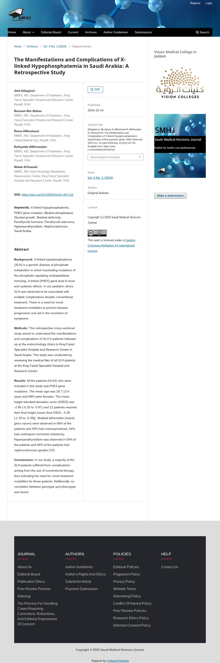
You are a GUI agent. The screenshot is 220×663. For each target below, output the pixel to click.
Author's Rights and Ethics (85, 574)
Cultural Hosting (118, 660)
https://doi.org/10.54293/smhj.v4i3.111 (47, 194)
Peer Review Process (33, 589)
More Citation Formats (105, 157)
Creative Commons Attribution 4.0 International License (111, 246)
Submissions (143, 32)
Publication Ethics (31, 581)
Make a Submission (170, 195)
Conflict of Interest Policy (132, 603)
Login (209, 3)
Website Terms (124, 589)
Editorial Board (51, 32)
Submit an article (78, 581)
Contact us (169, 567)
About (27, 32)
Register (195, 3)
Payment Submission (81, 589)
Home (12, 32)
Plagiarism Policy (126, 574)
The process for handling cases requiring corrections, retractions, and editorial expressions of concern (37, 614)
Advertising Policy (127, 596)
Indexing (24, 596)
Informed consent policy (132, 625)
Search (204, 32)
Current (73, 32)
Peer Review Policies (129, 611)
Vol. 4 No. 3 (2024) (54, 46)
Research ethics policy (131, 618)
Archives (91, 32)
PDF (97, 89)
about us (24, 567)
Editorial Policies (126, 567)
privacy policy (124, 581)
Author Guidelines (116, 32)
